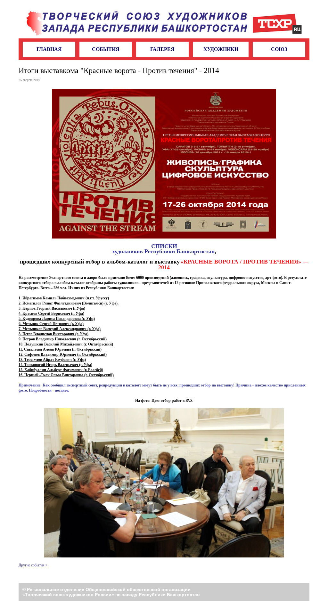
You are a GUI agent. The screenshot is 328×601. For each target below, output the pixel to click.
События (105, 49)
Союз (279, 49)
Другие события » (33, 565)
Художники (220, 49)
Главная (49, 49)
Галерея (162, 49)
